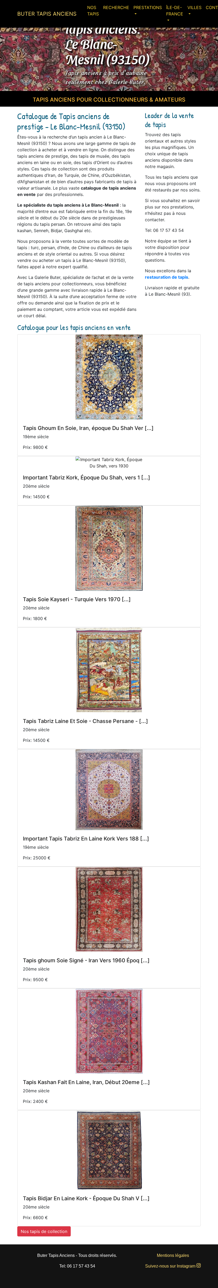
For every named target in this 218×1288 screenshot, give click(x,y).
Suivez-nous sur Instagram (170, 1266)
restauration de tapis (166, 277)
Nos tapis (93, 10)
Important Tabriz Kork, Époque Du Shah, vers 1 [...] (86, 477)
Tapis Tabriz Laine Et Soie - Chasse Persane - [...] (85, 721)
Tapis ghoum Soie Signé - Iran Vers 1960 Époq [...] (86, 960)
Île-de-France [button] (174, 10)
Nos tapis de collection (44, 1231)
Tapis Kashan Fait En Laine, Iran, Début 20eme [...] (86, 1082)
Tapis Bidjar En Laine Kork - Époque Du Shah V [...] (86, 1198)
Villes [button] (194, 7)
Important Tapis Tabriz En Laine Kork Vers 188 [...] (86, 838)
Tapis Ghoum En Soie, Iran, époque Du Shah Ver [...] (88, 428)
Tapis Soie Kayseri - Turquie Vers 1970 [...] (77, 599)
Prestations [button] (147, 7)
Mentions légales (173, 1255)
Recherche (116, 7)
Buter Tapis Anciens (47, 14)
